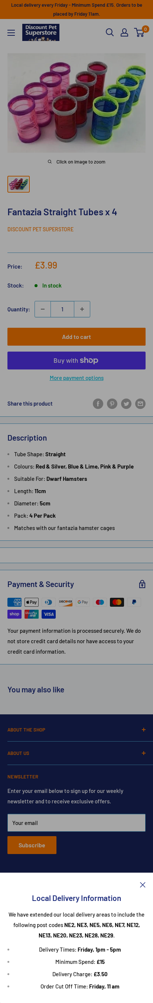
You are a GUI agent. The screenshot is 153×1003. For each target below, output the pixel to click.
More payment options (77, 377)
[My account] (124, 32)
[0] (139, 32)
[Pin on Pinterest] (112, 403)
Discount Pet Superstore (40, 229)
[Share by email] (140, 403)
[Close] (143, 884)
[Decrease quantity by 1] (43, 309)
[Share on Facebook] (98, 403)
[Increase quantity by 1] (82, 309)
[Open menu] (11, 33)
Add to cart (76, 336)
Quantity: (18, 309)
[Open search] (110, 32)
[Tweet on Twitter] (126, 403)
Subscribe (32, 844)
